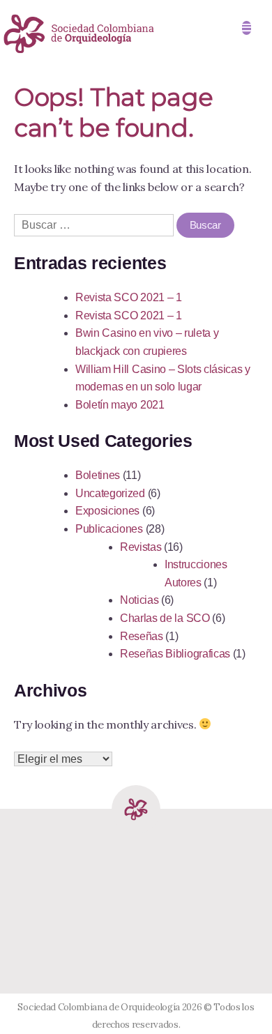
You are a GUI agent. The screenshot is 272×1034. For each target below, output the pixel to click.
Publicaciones (109, 529)
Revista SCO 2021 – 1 (128, 297)
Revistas (140, 547)
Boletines (97, 475)
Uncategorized (110, 493)
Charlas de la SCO (165, 618)
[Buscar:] (95, 225)
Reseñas (141, 636)
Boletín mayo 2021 (120, 405)
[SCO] (136, 830)
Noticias (139, 600)
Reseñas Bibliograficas (175, 654)
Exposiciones (107, 511)
